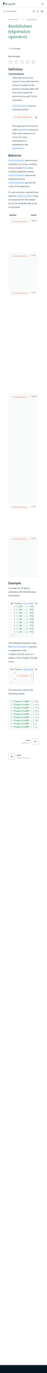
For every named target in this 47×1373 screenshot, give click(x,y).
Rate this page (14, 56)
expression (23, 129)
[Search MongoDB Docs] (34, 11)
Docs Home (13, 19)
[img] (10, 62)
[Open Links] (42, 3)
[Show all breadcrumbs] (22, 19)
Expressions (32, 19)
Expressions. (18, 148)
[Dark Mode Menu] (42, 11)
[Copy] (36, 117)
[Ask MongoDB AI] (37, 11)
